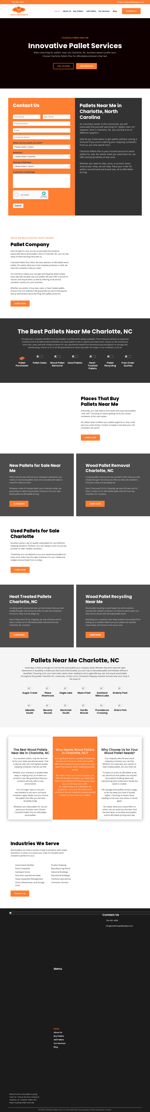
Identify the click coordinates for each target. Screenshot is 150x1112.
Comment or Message (24, 172)
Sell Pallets (91, 11)
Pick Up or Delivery (22, 162)
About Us (67, 11)
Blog (115, 11)
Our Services (104, 11)
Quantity (18, 152)
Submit (18, 205)
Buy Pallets (78, 11)
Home (57, 11)
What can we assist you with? (28, 143)
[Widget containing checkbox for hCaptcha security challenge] (30, 194)
